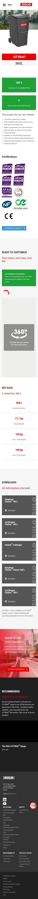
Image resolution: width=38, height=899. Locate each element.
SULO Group (23, 856)
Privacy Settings (8, 887)
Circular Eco (6, 858)
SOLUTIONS (7, 807)
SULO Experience (24, 858)
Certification (6, 861)
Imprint (5, 878)
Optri (4, 822)
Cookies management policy (11, 884)
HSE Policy (6, 889)
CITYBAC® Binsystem (9, 810)
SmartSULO (6, 845)
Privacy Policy (7, 881)
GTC (4, 895)
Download (11, 510)
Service (5, 848)
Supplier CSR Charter (9, 892)
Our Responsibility (8, 856)
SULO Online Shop (24, 861)
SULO (27, 5)
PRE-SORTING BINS (9, 842)
